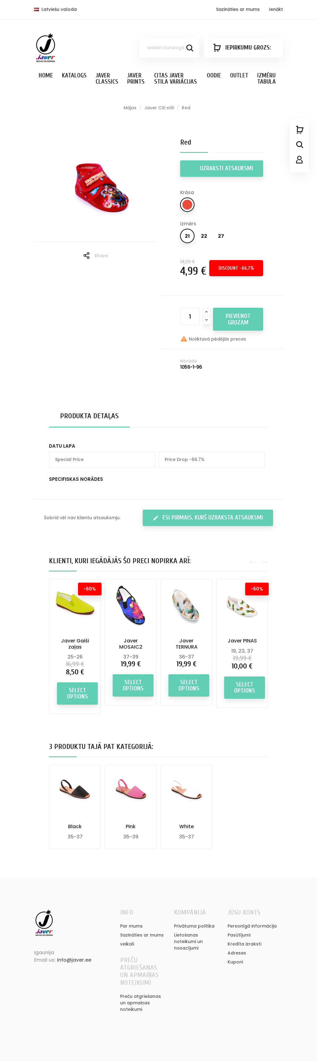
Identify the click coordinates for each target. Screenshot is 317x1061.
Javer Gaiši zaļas (75, 643)
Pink (131, 826)
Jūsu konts (244, 912)
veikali (127, 944)
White (186, 826)
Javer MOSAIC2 (130, 643)
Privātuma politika (194, 926)
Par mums (131, 926)
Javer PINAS (242, 640)
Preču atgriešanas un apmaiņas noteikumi (140, 1002)
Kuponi (235, 962)
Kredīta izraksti (244, 944)
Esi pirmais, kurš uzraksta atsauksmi (208, 517)
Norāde (188, 361)
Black (75, 826)
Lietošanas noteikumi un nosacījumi (188, 941)
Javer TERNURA (187, 643)
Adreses (237, 953)
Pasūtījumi (239, 935)
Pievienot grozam (238, 319)
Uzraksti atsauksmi (225, 168)
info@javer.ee (74, 959)
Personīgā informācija (252, 926)
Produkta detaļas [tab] (89, 416)
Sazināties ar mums (238, 9)
